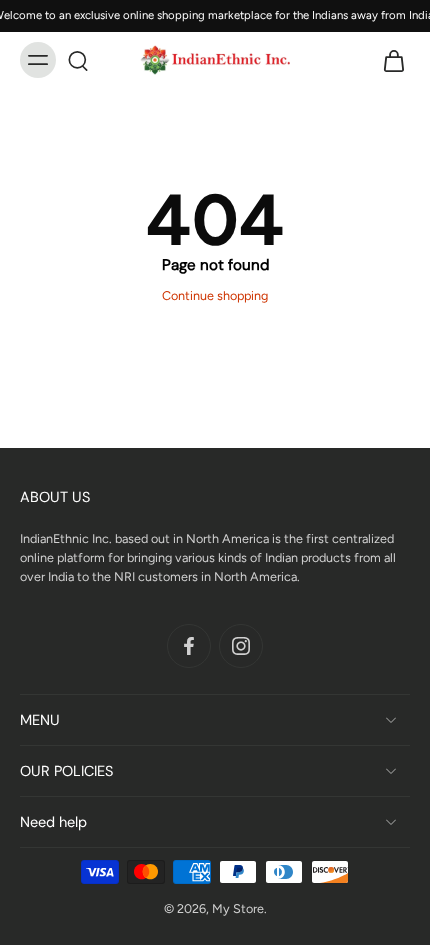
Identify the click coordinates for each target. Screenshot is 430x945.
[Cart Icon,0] (388, 60)
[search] (78, 60)
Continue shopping (215, 295)
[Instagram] (241, 645)
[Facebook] (189, 645)
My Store (238, 908)
